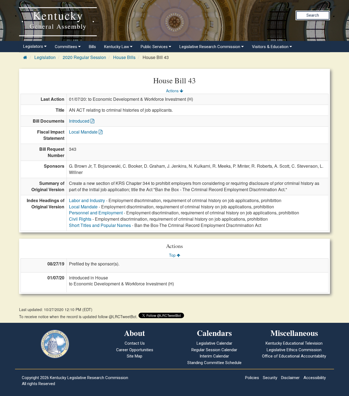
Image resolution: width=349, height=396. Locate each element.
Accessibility (314, 377)
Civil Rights (80, 219)
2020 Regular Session (84, 57)
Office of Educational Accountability (294, 356)
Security (270, 377)
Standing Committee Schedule (214, 362)
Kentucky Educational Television (294, 343)
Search (312, 15)
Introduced (80, 121)
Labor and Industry (87, 200)
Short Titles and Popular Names (100, 225)
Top (173, 255)
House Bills (124, 57)
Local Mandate (84, 132)
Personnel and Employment (96, 212)
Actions (173, 90)
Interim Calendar (214, 356)
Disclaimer (290, 377)
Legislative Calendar (214, 343)
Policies (252, 377)
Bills (92, 46)
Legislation (45, 57)
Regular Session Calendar (214, 349)
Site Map (134, 356)
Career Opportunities (134, 349)
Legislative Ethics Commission (294, 349)
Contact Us (135, 343)
